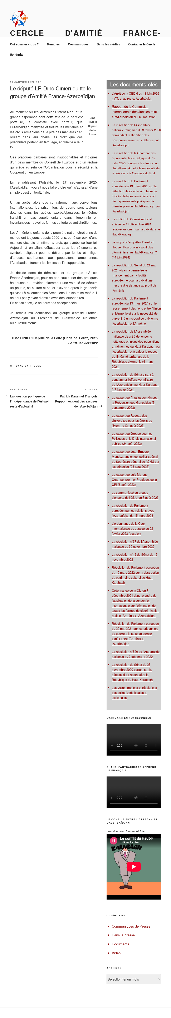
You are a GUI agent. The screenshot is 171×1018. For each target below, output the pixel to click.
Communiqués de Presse (131, 926)
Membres (53, 44)
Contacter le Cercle (141, 44)
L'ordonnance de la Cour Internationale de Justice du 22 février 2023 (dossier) (132, 528)
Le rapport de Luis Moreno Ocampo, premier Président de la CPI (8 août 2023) (134, 479)
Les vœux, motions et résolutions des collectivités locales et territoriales (134, 692)
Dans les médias (108, 44)
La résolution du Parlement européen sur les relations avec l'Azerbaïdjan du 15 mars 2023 (133, 510)
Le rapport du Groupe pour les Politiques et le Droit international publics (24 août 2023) (134, 438)
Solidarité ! (17, 54)
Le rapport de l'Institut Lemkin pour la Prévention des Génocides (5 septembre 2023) (135, 402)
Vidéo (116, 952)
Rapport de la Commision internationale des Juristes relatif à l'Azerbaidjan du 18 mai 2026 (135, 111)
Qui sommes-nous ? (24, 44)
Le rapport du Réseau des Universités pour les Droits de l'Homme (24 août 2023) (132, 420)
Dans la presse (28, 365)
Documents (120, 943)
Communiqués (78, 44)
